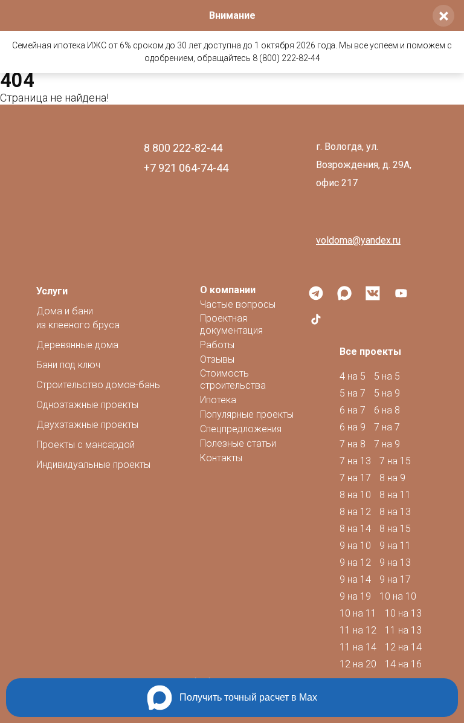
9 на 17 (395, 579)
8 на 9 (392, 478)
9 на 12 (355, 562)
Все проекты (370, 351)
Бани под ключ (68, 365)
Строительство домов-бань (98, 385)
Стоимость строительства (233, 379)
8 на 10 (355, 495)
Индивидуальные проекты (93, 464)
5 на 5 (387, 376)
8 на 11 (395, 495)
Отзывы (217, 359)
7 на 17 (355, 478)
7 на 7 (387, 427)
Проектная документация (231, 324)
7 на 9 (387, 444)
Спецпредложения (241, 429)
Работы (217, 345)
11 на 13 (403, 630)
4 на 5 (353, 376)
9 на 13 (395, 562)
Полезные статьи (238, 443)
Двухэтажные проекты (87, 424)
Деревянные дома (77, 345)
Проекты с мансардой (85, 444)
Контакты (221, 458)
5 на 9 (387, 393)
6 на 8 (387, 410)
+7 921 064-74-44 (186, 167)
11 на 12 (358, 630)
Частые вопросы (238, 304)
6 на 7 (353, 410)
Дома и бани (78, 318)
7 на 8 (353, 444)
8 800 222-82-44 (183, 147)
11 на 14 (358, 647)
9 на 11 (395, 545)
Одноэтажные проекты (87, 404)
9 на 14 (355, 579)
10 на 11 (358, 613)
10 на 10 (397, 596)
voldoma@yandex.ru (358, 240)
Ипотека (218, 400)
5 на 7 (353, 393)
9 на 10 (355, 545)
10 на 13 (403, 613)
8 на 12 (355, 511)
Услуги (52, 291)
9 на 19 (355, 596)
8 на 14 (355, 528)
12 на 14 (403, 647)
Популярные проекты (247, 414)
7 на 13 (355, 461)
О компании (228, 290)
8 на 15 (395, 528)
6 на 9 (353, 427)
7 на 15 (395, 461)
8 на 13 (395, 511)
